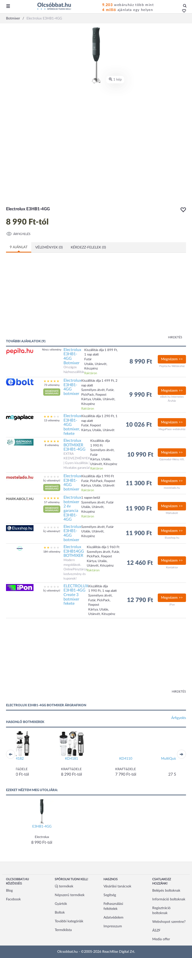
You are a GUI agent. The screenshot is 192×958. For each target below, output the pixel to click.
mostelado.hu (172, 487)
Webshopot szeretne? (169, 922)
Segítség (110, 895)
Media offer (161, 939)
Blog (9, 890)
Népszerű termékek (69, 895)
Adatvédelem (114, 917)
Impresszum (113, 926)
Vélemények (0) (49, 247)
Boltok (60, 912)
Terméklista (63, 930)
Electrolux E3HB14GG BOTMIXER (74, 551)
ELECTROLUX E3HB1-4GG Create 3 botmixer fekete (76, 594)
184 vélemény (51, 551)
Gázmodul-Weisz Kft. (172, 459)
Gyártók (61, 904)
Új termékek (64, 886)
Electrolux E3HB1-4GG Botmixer (72, 356)
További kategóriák (69, 921)
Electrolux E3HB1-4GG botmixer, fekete (72, 424)
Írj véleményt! (51, 480)
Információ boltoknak (168, 899)
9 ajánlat (19, 247)
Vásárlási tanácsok (117, 886)
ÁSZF (156, 930)
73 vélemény (52, 385)
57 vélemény (52, 502)
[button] (182, 11)
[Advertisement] (55, 299)
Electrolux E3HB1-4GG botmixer (72, 387)
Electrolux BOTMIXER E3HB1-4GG (75, 445)
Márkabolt (172, 513)
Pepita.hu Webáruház (172, 366)
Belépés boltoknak (166, 890)
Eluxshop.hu (172, 537)
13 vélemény (52, 420)
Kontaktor (172, 567)
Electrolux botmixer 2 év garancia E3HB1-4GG (72, 508)
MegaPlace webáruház (172, 429)
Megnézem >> (172, 359)
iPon (172, 604)
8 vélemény (52, 445)
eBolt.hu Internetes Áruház (172, 398)
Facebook (13, 899)
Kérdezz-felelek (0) (88, 247)
